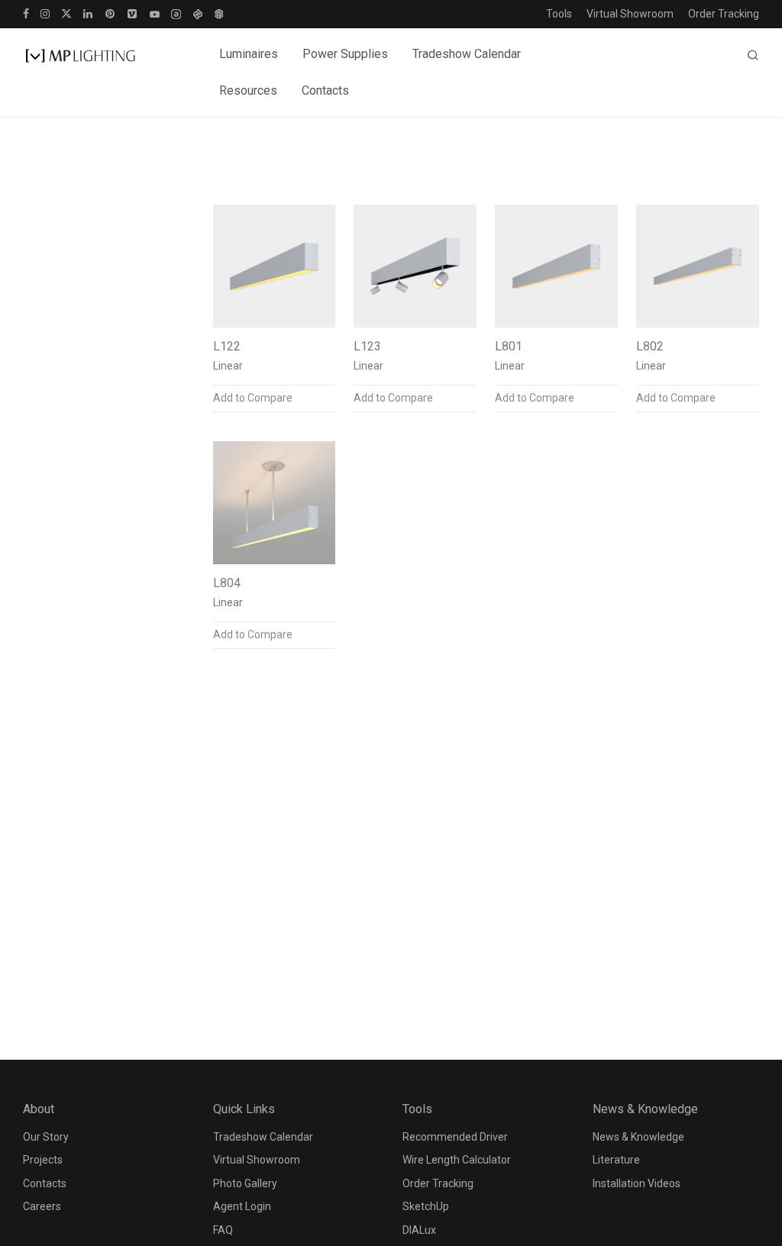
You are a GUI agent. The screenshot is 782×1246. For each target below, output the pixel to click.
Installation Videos (636, 1183)
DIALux (419, 1230)
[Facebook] (26, 13)
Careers (42, 1206)
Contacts (325, 90)
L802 (650, 346)
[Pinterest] (110, 13)
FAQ (223, 1230)
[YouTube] (155, 13)
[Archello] (176, 13)
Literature (616, 1160)
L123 (367, 346)
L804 (227, 583)
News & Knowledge (638, 1137)
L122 (227, 346)
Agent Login (242, 1206)
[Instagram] (45, 13)
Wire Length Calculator (456, 1160)
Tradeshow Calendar (466, 54)
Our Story (46, 1137)
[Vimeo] (133, 13)
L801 (508, 346)
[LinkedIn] (88, 13)
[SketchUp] (219, 13)
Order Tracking (723, 13)
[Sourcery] (197, 13)
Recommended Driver (455, 1137)
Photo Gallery (245, 1183)
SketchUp (425, 1206)
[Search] (753, 56)
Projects (43, 1160)
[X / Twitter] (66, 13)
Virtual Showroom (630, 13)
